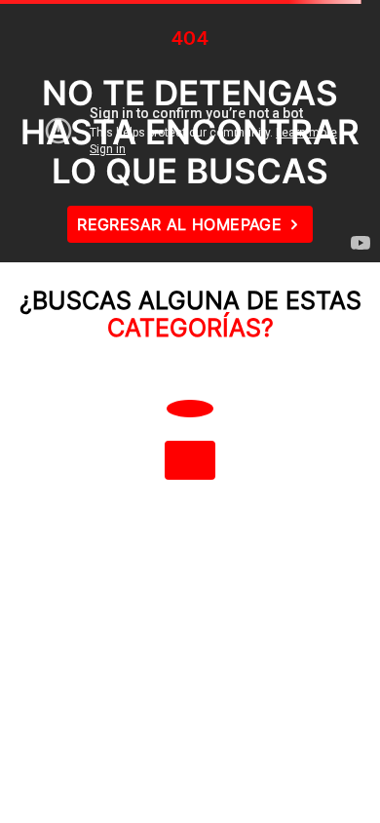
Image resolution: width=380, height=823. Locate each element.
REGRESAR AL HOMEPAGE (179, 224)
